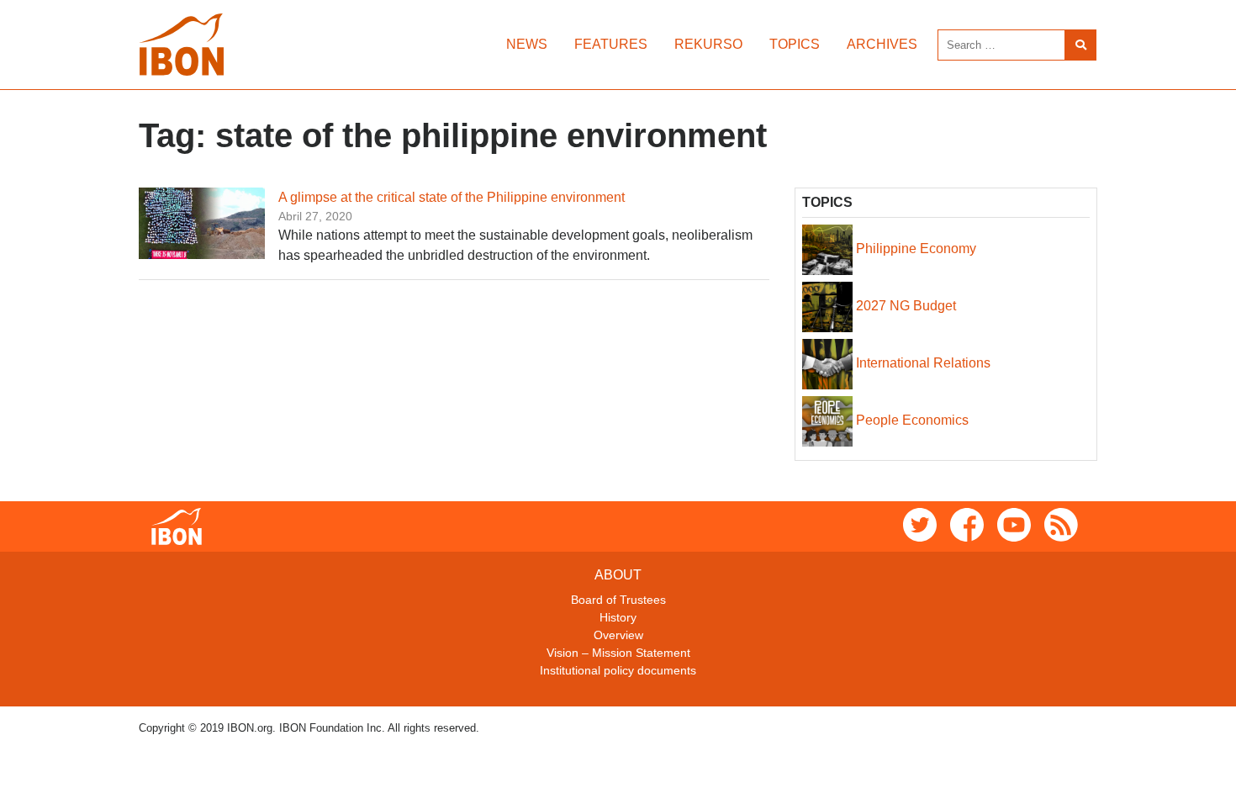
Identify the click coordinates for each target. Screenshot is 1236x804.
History (618, 617)
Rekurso (708, 44)
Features (610, 44)
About (618, 575)
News (526, 44)
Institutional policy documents (618, 670)
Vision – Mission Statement (618, 652)
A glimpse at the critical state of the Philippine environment (451, 197)
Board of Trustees (618, 599)
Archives (882, 44)
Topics (794, 44)
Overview (618, 635)
